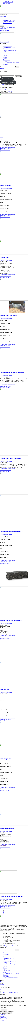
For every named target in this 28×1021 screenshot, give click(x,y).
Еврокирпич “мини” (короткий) (11, 458)
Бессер (2, 137)
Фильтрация (18, 76)
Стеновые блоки (7, 23)
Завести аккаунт (4, 990)
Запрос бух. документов (12, 53)
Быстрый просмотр (5, 150)
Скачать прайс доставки (8, 82)
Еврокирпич (4, 257)
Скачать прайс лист (7, 78)
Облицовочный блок (7, 828)
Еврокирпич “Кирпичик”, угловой (12, 372)
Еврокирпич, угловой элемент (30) (11, 620)
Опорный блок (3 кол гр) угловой (11, 896)
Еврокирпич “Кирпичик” (9, 315)
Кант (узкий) (4, 689)
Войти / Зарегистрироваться (10, 977)
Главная (2, 84)
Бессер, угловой (5, 185)
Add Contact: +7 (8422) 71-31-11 (9, 992)
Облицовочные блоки (9, 20)
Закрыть (2, 68)
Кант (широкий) (5, 759)
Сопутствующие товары (9, 21)
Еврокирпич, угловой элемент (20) (11, 531)
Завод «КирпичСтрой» (10, 945)
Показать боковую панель (7, 89)
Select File (4, 1010)
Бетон (4, 18)
